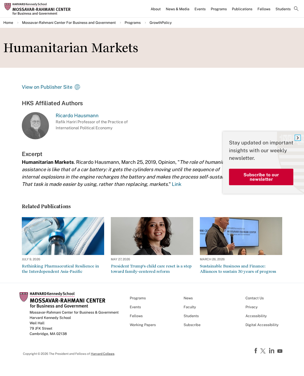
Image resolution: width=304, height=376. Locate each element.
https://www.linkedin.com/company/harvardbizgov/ (272, 351)
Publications (242, 9)
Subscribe (192, 325)
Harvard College (102, 353)
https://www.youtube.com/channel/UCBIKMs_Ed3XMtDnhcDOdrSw (280, 351)
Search (296, 9)
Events (200, 9)
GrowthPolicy (161, 23)
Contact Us (254, 298)
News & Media (177, 9)
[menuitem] (156, 11)
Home (8, 23)
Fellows (263, 9)
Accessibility (256, 316)
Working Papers (143, 325)
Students (283, 9)
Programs (219, 9)
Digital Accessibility (262, 325)
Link (176, 184)
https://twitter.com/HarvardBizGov (263, 351)
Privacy (251, 307)
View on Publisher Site (47, 87)
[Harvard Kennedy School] (38, 9)
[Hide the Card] (298, 137)
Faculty (190, 307)
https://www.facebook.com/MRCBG (256, 351)
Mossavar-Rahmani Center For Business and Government (69, 23)
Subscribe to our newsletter (261, 177)
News (188, 298)
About (156, 9)
